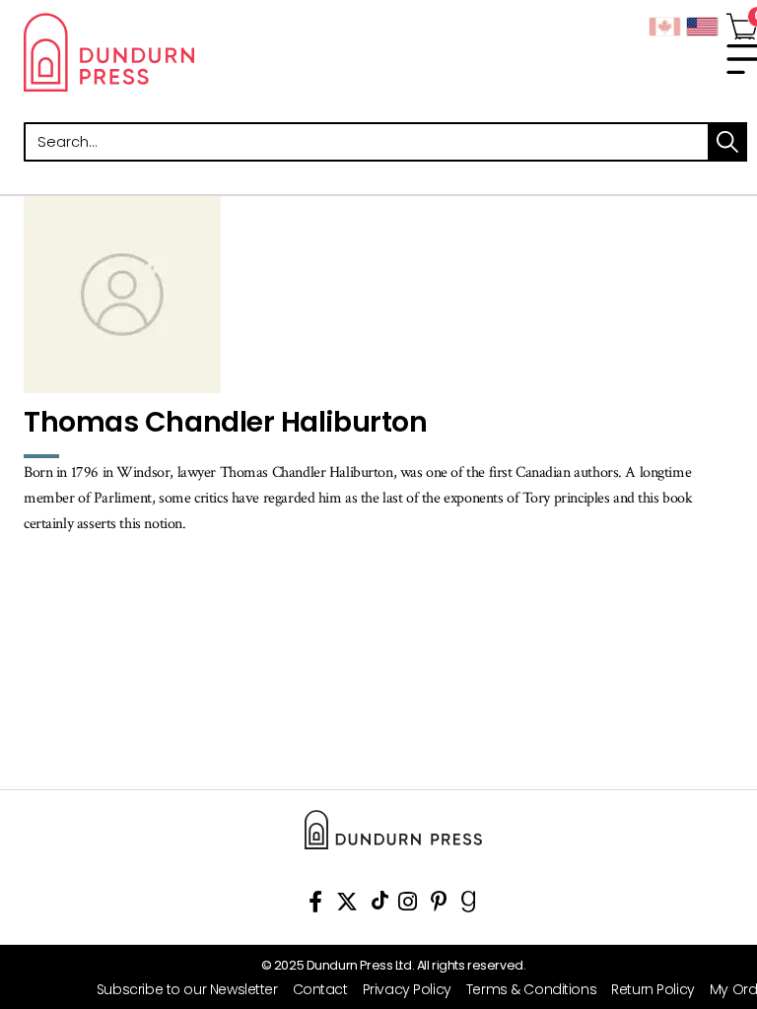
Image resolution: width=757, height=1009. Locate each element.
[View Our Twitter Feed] (347, 905)
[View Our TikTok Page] (380, 905)
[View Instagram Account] (407, 905)
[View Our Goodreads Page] (468, 905)
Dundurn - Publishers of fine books (201, 52)
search (727, 142)
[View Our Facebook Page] (315, 905)
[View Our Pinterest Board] (439, 905)
